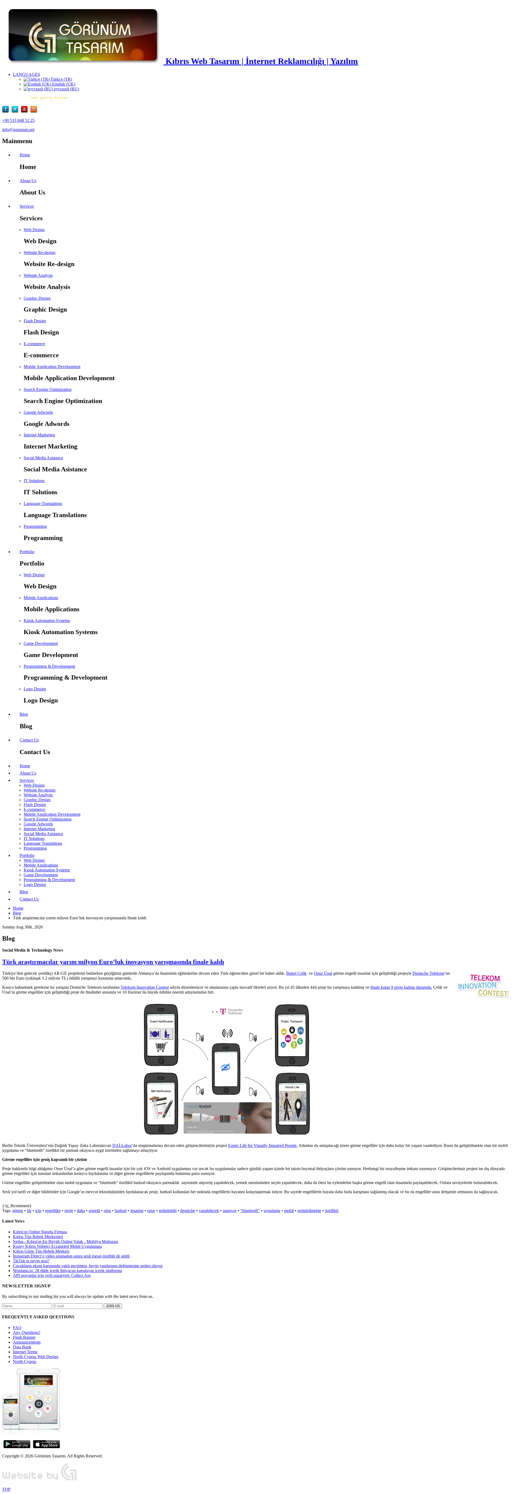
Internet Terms (25, 1352)
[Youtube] (25, 111)
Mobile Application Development (52, 366)
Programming (35, 526)
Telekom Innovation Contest (145, 987)
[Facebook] (7, 111)
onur (151, 1210)
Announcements (27, 1342)
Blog (17, 913)
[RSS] (33, 111)
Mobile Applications (41, 597)
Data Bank (22, 1347)
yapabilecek (209, 1210)
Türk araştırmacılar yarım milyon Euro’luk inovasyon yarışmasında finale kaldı (113, 961)
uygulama (272, 1210)
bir (29, 1210)
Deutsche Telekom (428, 973)
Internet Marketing (39, 435)
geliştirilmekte (309, 1210)
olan (107, 1210)
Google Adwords (38, 412)
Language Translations (43, 503)
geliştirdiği (168, 1210)
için (38, 1210)
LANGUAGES (26, 74)
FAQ (17, 1327)
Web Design (34, 229)
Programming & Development (49, 666)
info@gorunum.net (18, 129)
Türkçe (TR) (60, 79)
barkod (121, 1210)
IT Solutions (34, 480)
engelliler (53, 1210)
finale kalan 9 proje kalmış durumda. (401, 987)
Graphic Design (37, 298)
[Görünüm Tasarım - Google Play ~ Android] (17, 1446)
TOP (6, 1489)
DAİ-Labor (122, 1145)
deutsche (187, 1210)
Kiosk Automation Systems (47, 620)
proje (68, 1210)
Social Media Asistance (43, 457)
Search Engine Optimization (47, 389)
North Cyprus (24, 1361)
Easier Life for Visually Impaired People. (263, 1145)
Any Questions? (26, 1332)
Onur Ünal (323, 973)
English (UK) (63, 84)
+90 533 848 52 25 (18, 120)
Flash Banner (24, 1337)
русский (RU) (66, 89)
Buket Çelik (296, 973)
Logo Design (35, 689)
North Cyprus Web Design (35, 1356)
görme (17, 1210)
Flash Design (35, 321)
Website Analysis (38, 275)
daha (81, 1210)
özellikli (331, 1210)
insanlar (137, 1210)
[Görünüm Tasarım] (39, 1480)
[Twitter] (16, 111)
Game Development (41, 643)
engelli (94, 1210)
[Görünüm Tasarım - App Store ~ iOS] (46, 1446)
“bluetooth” (250, 1210)
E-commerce (34, 343)
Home (18, 908)
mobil (289, 1210)
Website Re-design (39, 252)
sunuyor (229, 1210)
